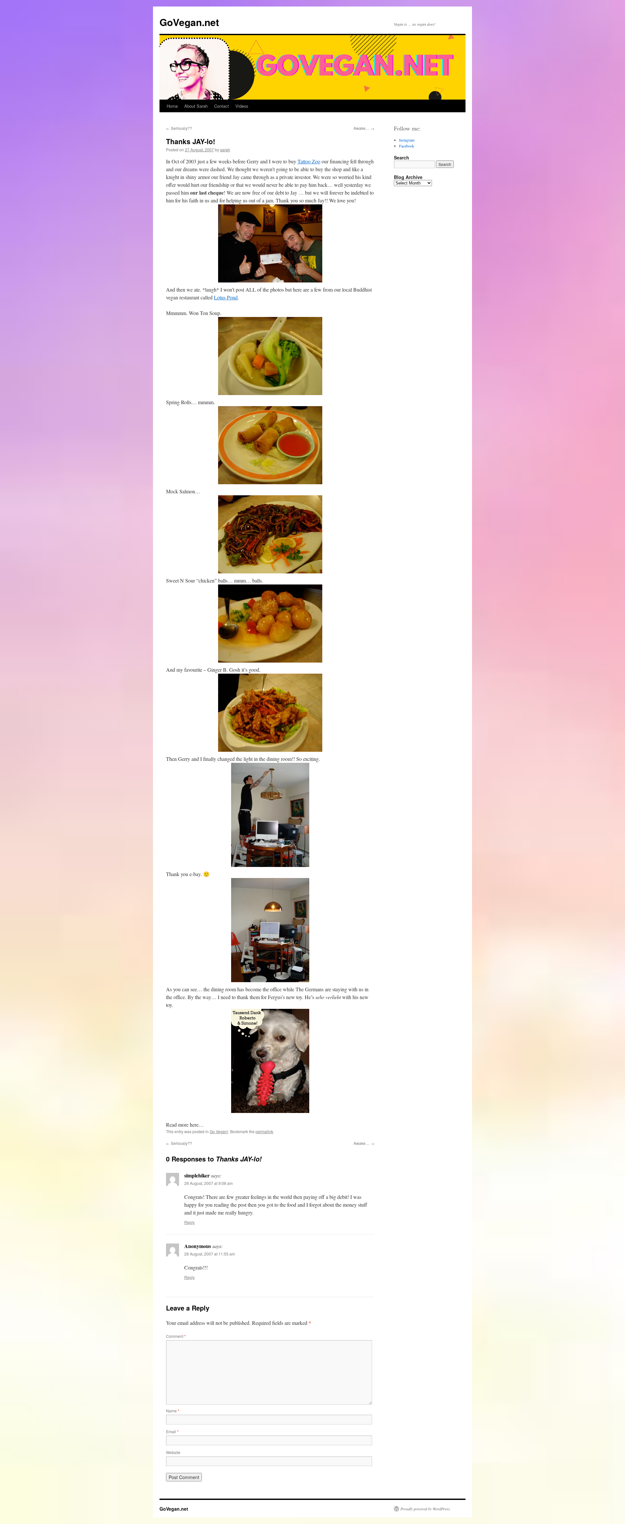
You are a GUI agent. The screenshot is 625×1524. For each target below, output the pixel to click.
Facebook (406, 145)
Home (172, 106)
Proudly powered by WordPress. (425, 1508)
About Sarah (196, 106)
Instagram (406, 140)
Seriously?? (179, 128)
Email (172, 1431)
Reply (189, 1222)
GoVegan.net (189, 22)
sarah (225, 149)
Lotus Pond (226, 297)
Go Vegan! (219, 1131)
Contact (221, 106)
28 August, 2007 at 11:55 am (209, 1253)
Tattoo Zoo (309, 161)
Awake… (364, 128)
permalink (264, 1131)
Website (173, 1452)
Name (172, 1410)
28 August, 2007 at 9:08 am (208, 1183)
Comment (176, 1336)
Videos (241, 106)
